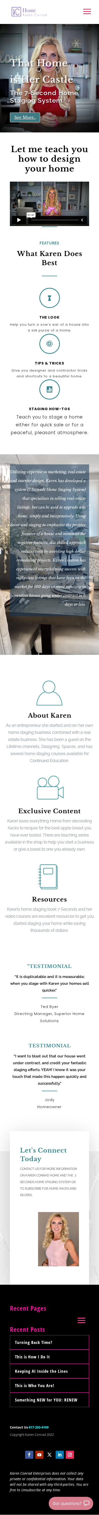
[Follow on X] (49, 1455)
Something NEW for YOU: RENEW (46, 1400)
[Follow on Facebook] (29, 1455)
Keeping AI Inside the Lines (41, 1371)
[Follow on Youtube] (39, 1455)
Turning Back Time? (33, 1342)
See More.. (25, 117)
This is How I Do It (32, 1357)
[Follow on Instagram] (70, 1455)
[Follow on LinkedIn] (60, 1455)
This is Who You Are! (34, 1385)
